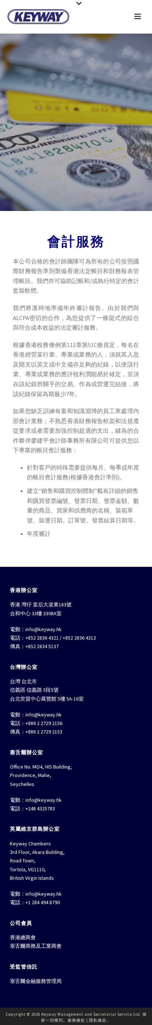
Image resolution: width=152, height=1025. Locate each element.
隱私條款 (98, 1020)
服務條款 (76, 1020)
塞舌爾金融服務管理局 (36, 981)
